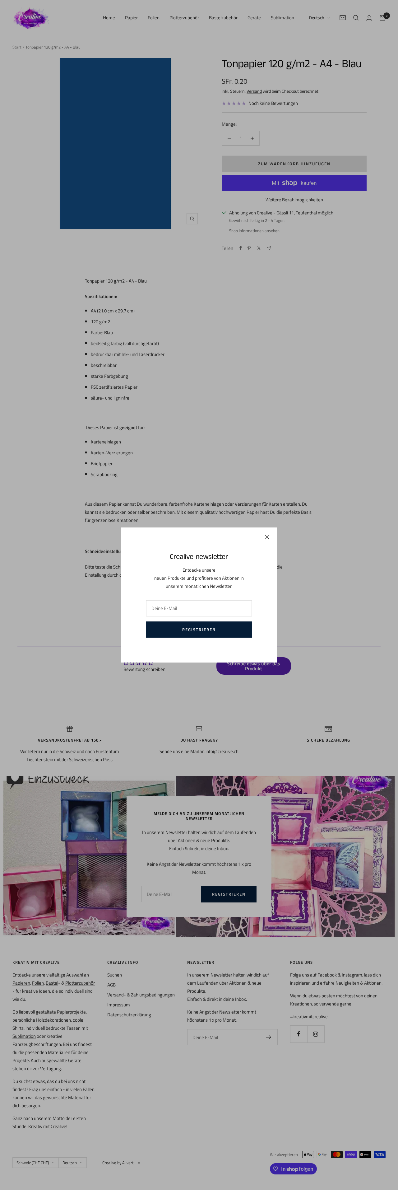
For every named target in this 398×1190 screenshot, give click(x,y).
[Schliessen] (267, 537)
